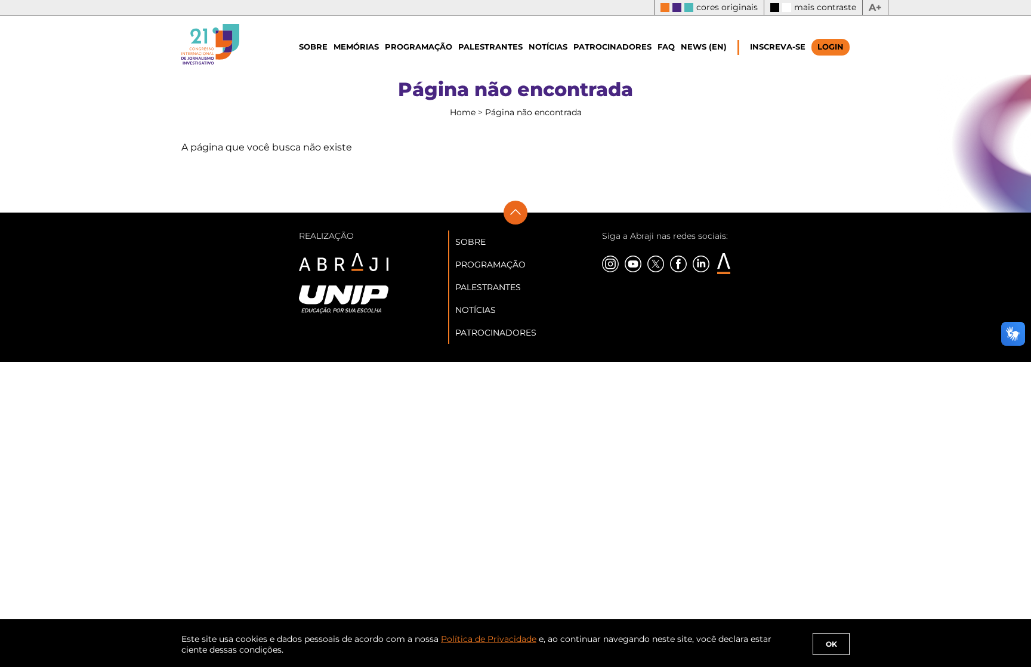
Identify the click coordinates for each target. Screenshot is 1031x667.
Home (464, 112)
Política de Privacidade (488, 639)
